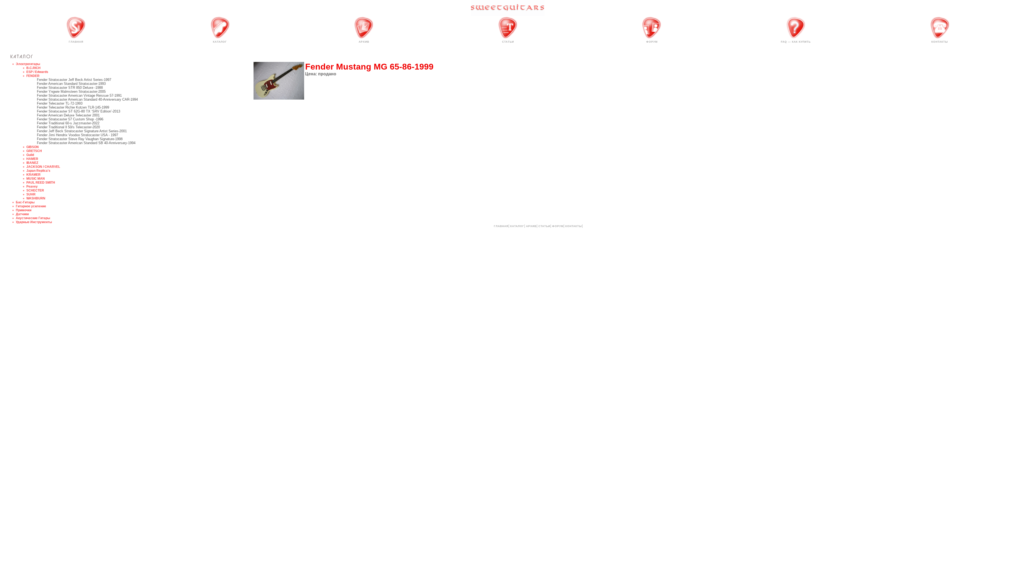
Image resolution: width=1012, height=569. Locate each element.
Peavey (32, 186)
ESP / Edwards (37, 72)
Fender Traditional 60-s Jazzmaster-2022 (68, 123)
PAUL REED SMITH (40, 182)
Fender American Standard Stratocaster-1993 (71, 84)
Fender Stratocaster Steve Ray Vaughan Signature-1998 (80, 139)
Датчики (22, 214)
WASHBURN (35, 198)
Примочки (23, 210)
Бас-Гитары (25, 202)
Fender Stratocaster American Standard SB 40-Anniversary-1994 (86, 143)
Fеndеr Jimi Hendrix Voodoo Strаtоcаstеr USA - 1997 (77, 135)
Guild (30, 155)
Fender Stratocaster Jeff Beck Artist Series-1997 (74, 80)
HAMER (32, 159)
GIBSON (32, 147)
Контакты (939, 41)
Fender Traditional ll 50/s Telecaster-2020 (68, 127)
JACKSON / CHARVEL (43, 167)
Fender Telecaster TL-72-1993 (59, 103)
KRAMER (33, 174)
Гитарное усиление (31, 206)
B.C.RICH (33, 68)
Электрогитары (28, 64)
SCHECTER (35, 190)
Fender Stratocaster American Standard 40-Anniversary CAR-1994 (87, 99)
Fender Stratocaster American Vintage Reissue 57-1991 (79, 95)
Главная (76, 41)
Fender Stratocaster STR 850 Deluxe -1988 (70, 88)
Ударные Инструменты (34, 222)
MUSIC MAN (35, 178)
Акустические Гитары (33, 218)
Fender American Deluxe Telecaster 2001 (68, 115)
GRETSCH (34, 151)
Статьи (508, 41)
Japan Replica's (38, 171)
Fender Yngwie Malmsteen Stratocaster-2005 (71, 92)
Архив (364, 41)
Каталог (220, 41)
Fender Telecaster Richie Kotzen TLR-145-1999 (73, 107)
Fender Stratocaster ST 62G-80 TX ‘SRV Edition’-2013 (78, 111)
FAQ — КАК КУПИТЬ (796, 41)
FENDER (33, 76)
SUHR (31, 194)
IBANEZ (32, 163)
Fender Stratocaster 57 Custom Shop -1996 (70, 119)
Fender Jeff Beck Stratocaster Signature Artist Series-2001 (82, 131)
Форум (652, 41)
